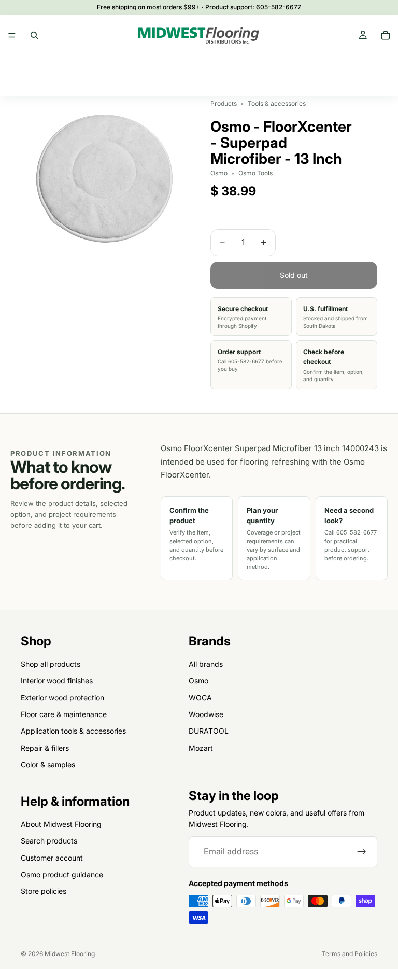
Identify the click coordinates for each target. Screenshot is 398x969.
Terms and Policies (349, 954)
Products (223, 103)
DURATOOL (209, 730)
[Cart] (385, 35)
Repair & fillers (45, 747)
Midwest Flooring (70, 954)
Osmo (198, 680)
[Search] (34, 35)
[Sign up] (362, 852)
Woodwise (206, 714)
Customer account (52, 857)
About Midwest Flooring (61, 824)
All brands (206, 663)
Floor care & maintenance (64, 714)
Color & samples (48, 764)
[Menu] (12, 35)
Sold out (294, 275)
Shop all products (50, 663)
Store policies (43, 891)
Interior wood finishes (57, 680)
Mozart (201, 747)
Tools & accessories (277, 103)
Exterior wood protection (62, 697)
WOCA (200, 697)
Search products (49, 840)
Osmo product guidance (62, 874)
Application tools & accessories (73, 730)
